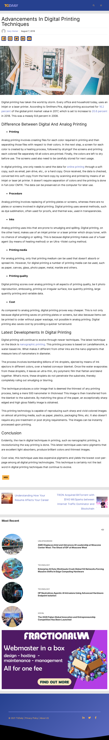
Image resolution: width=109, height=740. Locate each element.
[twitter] (16, 38)
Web (6, 477)
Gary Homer (12, 31)
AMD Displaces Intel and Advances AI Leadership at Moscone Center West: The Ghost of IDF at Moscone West (69, 546)
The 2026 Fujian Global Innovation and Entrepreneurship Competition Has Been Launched (66, 618)
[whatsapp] (10, 38)
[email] (29, 38)
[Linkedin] (83, 717)
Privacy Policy (31, 718)
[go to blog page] (102, 529)
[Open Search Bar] (93, 5)
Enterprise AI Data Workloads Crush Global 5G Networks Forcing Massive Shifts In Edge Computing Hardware (71, 570)
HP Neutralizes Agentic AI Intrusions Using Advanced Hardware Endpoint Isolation (70, 594)
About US (44, 718)
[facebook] (3, 38)
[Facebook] (95, 717)
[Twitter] (89, 717)
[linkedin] (23, 38)
